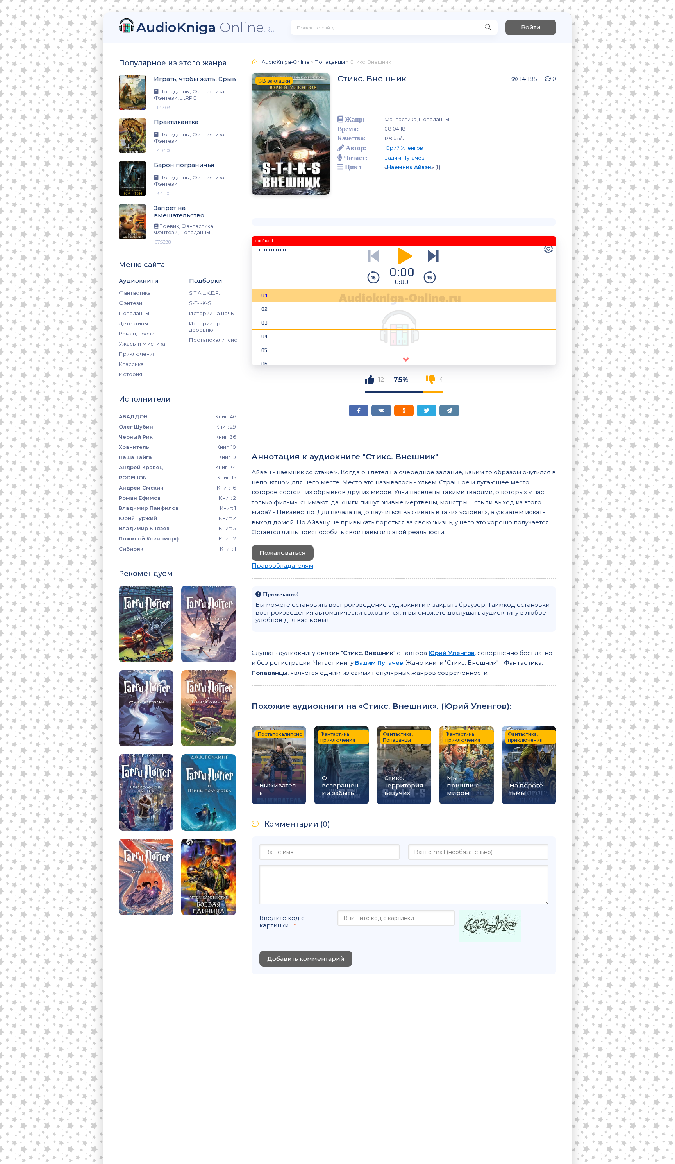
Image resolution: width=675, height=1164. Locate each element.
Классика (131, 364)
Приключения (137, 354)
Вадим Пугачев (404, 157)
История (130, 374)
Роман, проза (136, 333)
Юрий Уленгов (403, 148)
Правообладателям (282, 565)
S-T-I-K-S (200, 303)
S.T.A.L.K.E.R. (204, 293)
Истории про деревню (206, 326)
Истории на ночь (211, 313)
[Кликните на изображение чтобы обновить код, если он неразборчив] (490, 926)
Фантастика (135, 293)
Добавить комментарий (306, 958)
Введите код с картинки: (282, 921)
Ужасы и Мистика (142, 344)
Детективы (133, 323)
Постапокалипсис (212, 340)
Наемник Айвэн (409, 167)
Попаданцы (134, 313)
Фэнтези (130, 303)
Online (205, 27)
